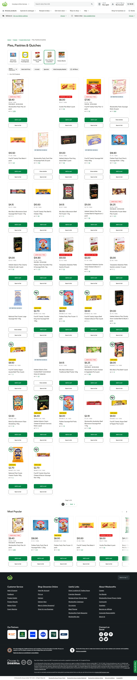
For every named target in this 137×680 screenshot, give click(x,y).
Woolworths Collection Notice (95, 678)
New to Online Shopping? (46, 605)
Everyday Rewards (74, 594)
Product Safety (12, 598)
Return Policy (11, 605)
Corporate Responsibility (107, 613)
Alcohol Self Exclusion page (102, 672)
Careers (101, 590)
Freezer (15, 40)
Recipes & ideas (44, 11)
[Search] (92, 4)
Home (9, 40)
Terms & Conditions (110, 678)
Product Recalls (12, 602)
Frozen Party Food (24, 40)
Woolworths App (73, 617)
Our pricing (72, 605)
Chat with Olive (135, 666)
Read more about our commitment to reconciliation (26, 652)
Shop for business (117, 11)
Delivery (40, 598)
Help (85, 11)
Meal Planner (72, 609)
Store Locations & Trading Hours (79, 590)
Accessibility (119, 678)
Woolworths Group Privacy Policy (57, 678)
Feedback (10, 594)
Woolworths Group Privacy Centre (110, 598)
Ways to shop (74, 11)
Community (103, 602)
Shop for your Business (45, 609)
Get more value (60, 11)
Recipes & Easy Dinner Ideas (77, 598)
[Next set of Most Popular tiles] (126, 511)
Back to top (123, 577)
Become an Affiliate (105, 609)
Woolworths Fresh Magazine (77, 613)
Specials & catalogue (27, 11)
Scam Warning (12, 609)
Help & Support (12, 590)
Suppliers (102, 605)
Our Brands (102, 594)
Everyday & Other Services (19, 4)
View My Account (43, 590)
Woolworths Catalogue (75, 602)
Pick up (40, 594)
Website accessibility (81, 651)
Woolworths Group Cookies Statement (76, 678)
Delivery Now (42, 602)
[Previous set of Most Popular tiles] (122, 511)
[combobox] (64, 4)
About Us (102, 617)
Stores (133, 11)
